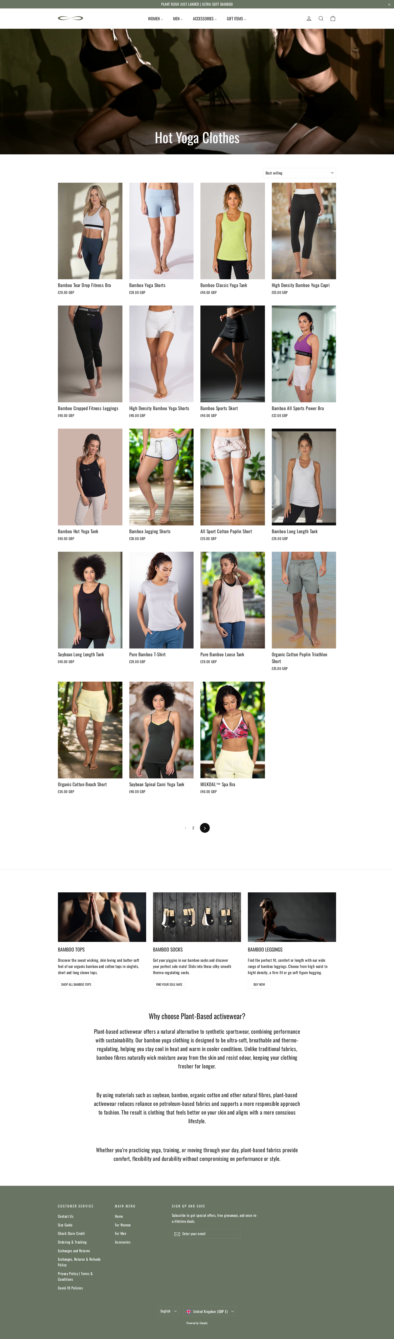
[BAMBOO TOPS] (102, 917)
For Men (120, 1233)
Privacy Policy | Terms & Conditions (75, 1276)
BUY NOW (259, 984)
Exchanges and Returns (74, 1250)
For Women (123, 1225)
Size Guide (65, 1225)
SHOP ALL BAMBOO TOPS (76, 984)
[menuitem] (155, 18)
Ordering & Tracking (72, 1242)
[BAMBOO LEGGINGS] (292, 917)
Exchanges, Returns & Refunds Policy (79, 1262)
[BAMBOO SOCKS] (197, 917)
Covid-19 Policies (70, 1288)
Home (119, 1216)
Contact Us (65, 1216)
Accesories (122, 1242)
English (166, 1311)
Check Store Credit (71, 1233)
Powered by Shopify (197, 1323)
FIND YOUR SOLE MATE (169, 984)
